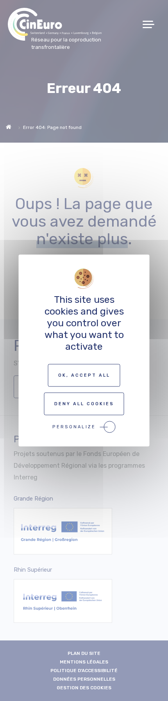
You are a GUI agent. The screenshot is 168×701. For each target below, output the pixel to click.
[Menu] (151, 24)
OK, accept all (84, 375)
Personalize (74, 426)
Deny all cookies (84, 403)
